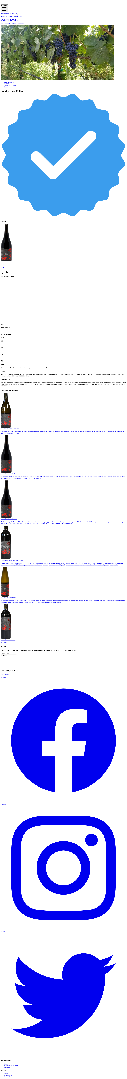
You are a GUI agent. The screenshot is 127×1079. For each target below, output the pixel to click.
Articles (3, 13)
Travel (22, 23)
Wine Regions (9, 16)
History (15, 23)
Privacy (6, 1073)
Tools (16, 13)
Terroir (19, 23)
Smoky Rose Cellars (10, 85)
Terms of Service (8, 1075)
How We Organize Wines (11, 1065)
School (11, 13)
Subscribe (3, 655)
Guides (7, 13)
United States (18, 16)
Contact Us (7, 1077)
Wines (2, 23)
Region (11, 23)
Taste (14, 13)
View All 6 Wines (5, 643)
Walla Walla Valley (9, 20)
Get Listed (7, 1067)
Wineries (6, 23)
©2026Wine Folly (6, 674)
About (6, 1064)
